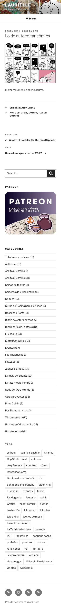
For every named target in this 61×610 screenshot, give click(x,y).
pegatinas (22, 535)
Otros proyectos (15, 396)
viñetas (11, 567)
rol (26, 548)
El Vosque (11, 333)
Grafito (11, 503)
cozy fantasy (14, 465)
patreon (40, 529)
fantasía (31, 497)
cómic (33, 113)
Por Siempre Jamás (16, 410)
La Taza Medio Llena (19, 529)
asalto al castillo (30, 452)
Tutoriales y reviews (17, 257)
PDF (9, 535)
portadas (12, 542)
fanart (40, 491)
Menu (32, 18)
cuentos (31, 465)
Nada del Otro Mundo (17, 389)
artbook (11, 452)
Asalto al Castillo (15, 270)
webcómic (26, 567)
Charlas (48, 452)
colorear (36, 459)
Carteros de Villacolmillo (20, 291)
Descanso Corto (14, 312)
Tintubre (38, 548)
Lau (35, 31)
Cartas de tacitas (15, 284)
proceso (41, 542)
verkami (34, 555)
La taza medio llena (16, 382)
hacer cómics (28, 503)
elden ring (45, 484)
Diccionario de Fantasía (19, 326)
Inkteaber (11, 361)
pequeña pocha (42, 535)
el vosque (12, 491)
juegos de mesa (32, 516)
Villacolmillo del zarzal (39, 561)
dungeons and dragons (20, 484)
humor (44, 503)
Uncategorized (14, 431)
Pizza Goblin (12, 403)
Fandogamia (14, 497)
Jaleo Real (13, 516)
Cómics (9, 298)
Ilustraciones (13, 354)
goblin (43, 497)
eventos (28, 491)
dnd (41, 478)
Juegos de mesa (14, 368)
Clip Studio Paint (17, 459)
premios (27, 542)
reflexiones (14, 548)
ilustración (13, 510)
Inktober (45, 510)
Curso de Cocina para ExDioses (23, 305)
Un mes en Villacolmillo (19, 424)
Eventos (10, 347)
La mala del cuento (16, 375)
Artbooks (10, 264)
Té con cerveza (14, 417)
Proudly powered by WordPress (22, 601)
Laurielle (18, 5)
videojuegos (14, 561)
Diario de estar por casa (19, 319)
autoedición (18, 113)
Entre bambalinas (23, 108)
